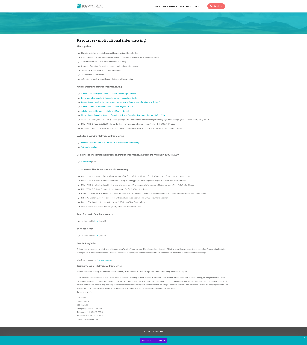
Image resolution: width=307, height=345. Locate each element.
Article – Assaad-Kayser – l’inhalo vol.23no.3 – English (105, 110)
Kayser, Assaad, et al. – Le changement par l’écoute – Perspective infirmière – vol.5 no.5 (120, 102)
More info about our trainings (153, 340)
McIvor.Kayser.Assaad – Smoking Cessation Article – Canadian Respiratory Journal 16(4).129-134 (123, 115)
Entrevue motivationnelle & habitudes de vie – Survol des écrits (109, 97)
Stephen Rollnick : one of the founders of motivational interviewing (110, 142)
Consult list (86, 161)
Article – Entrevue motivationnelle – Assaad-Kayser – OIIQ (107, 106)
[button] (176, 6)
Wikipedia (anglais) (89, 147)
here (96, 220)
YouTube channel (104, 259)
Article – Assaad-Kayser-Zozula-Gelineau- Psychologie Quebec (109, 93)
